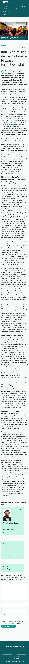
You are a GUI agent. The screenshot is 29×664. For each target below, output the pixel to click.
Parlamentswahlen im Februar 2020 (12, 240)
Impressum (21, 661)
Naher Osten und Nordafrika (10, 550)
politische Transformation (10, 553)
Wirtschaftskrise (14, 556)
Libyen (12, 325)
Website (3, 615)
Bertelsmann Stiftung (14, 658)
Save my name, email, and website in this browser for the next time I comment (12, 622)
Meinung (3, 45)
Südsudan (4, 325)
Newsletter (7, 661)
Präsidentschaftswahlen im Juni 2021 (15, 242)
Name (3, 602)
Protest (6, 556)
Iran (5, 547)
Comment (4, 582)
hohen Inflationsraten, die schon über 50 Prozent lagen (14, 377)
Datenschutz (15, 661)
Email (3, 608)
